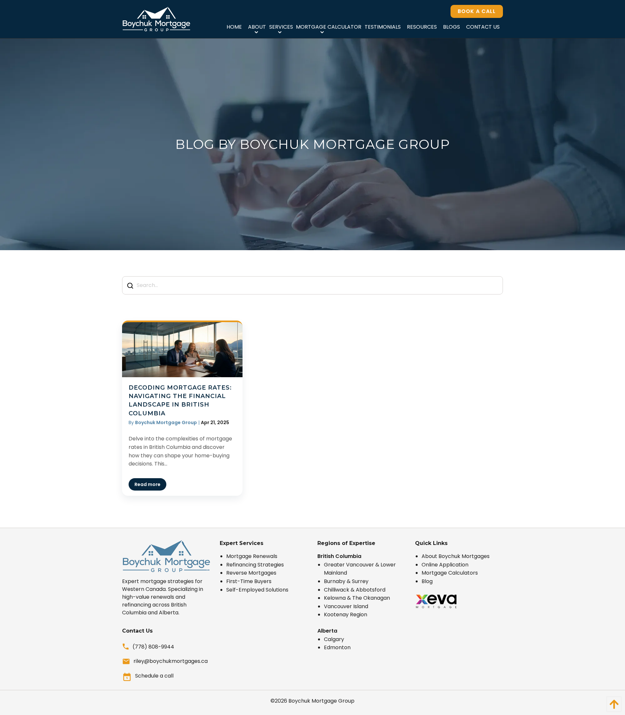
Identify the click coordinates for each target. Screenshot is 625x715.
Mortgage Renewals (251, 556)
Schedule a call (154, 675)
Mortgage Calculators (450, 573)
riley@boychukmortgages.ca (170, 661)
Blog (427, 581)
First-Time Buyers (248, 581)
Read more (147, 484)
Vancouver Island (346, 606)
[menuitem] (234, 27)
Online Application (445, 564)
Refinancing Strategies (255, 564)
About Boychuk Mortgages (456, 556)
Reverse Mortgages (251, 573)
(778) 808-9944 (153, 647)
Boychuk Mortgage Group (321, 701)
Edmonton (337, 647)
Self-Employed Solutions (257, 589)
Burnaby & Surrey (346, 581)
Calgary (334, 639)
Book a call (477, 11)
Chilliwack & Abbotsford (354, 589)
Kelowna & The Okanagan (357, 598)
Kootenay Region (345, 614)
